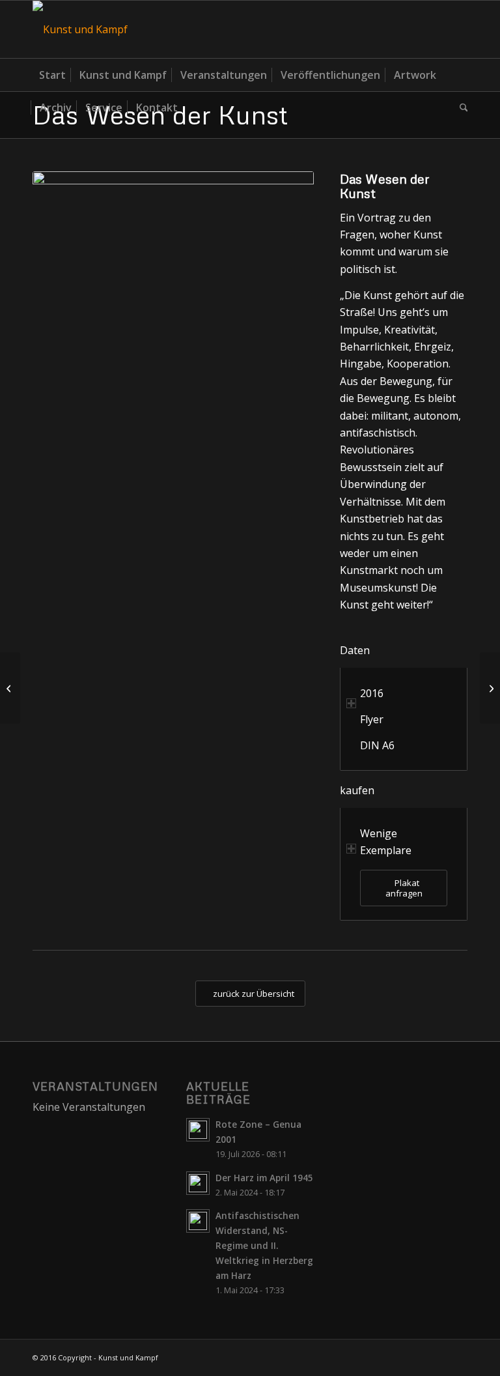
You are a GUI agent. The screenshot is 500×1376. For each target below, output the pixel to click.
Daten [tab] (355, 650)
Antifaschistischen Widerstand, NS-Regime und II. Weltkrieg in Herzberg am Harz (264, 1245)
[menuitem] (52, 75)
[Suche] (460, 107)
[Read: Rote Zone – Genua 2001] (198, 1129)
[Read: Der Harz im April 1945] (198, 1183)
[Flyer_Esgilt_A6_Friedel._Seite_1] (173, 368)
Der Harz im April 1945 (264, 1177)
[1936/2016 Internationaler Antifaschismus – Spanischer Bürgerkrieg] (490, 688)
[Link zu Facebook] (457, 29)
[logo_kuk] (80, 29)
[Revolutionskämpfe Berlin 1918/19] (10, 688)
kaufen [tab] (357, 790)
